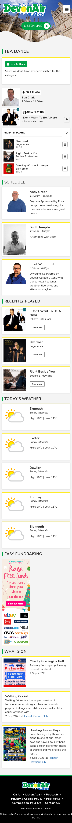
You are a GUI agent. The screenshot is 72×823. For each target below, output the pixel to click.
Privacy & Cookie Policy (26, 799)
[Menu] (66, 9)
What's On (15, 651)
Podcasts (52, 795)
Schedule (14, 182)
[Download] (66, 119)
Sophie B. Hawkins (41, 375)
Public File (53, 799)
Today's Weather (22, 398)
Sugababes (36, 346)
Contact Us (52, 803)
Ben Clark (28, 97)
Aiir (37, 817)
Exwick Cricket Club (36, 716)
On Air (17, 795)
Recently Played (14, 132)
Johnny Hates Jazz (40, 319)
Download (37, 327)
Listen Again (33, 795)
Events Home (18, 64)
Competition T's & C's (26, 803)
